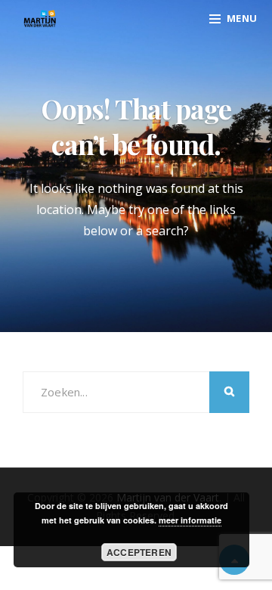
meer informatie (190, 520)
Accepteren (139, 552)
